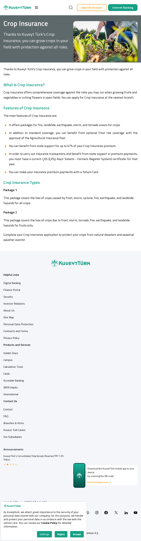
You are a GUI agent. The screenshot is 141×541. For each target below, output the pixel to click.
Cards (6, 374)
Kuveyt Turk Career (14, 430)
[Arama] (71, 7)
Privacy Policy (11, 338)
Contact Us (10, 401)
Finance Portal (11, 290)
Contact (8, 409)
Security (8, 297)
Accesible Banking (13, 380)
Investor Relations (14, 303)
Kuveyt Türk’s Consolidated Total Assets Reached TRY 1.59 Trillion (33, 457)
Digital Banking (12, 283)
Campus (8, 360)
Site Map (8, 317)
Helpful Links (11, 275)
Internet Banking (122, 7)
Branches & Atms (13, 423)
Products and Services (16, 345)
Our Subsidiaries (12, 437)
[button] (36, 7)
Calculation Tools (13, 367)
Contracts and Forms (15, 331)
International (10, 394)
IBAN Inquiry (10, 387)
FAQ (5, 416)
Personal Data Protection (18, 324)
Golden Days (10, 353)
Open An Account (91, 7)
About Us (8, 310)
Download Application (98, 482)
